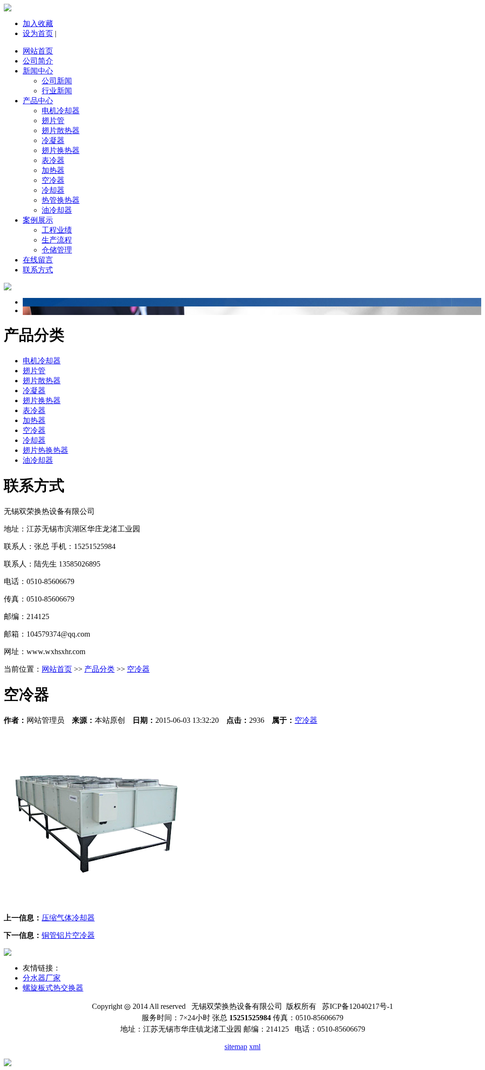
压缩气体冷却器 (68, 918)
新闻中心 (38, 71)
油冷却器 (57, 210)
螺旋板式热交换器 (53, 988)
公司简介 (38, 61)
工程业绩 (57, 230)
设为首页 (38, 33)
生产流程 (57, 240)
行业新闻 (57, 91)
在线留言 (38, 260)
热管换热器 (61, 200)
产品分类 (99, 669)
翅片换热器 (61, 150)
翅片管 (53, 121)
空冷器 (53, 180)
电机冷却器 (61, 111)
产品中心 (38, 101)
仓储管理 (57, 250)
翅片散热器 (61, 130)
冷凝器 (53, 140)
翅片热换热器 (45, 450)
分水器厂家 (42, 978)
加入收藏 (38, 23)
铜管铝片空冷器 (68, 935)
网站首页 (38, 51)
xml (254, 1047)
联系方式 (38, 270)
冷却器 (53, 190)
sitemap (236, 1047)
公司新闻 (57, 81)
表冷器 (53, 160)
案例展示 (38, 220)
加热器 (53, 170)
